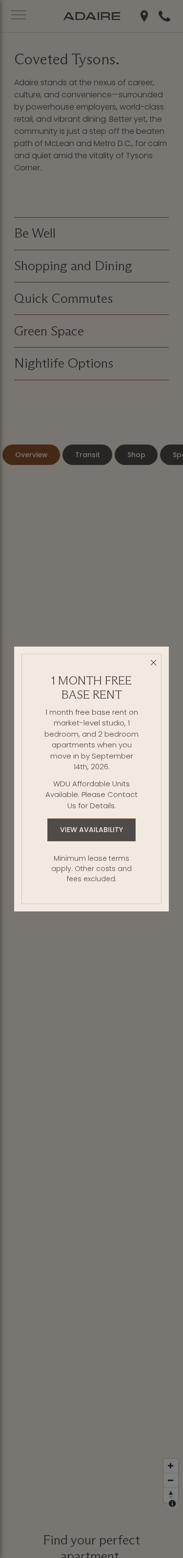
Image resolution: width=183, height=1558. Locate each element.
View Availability (91, 830)
